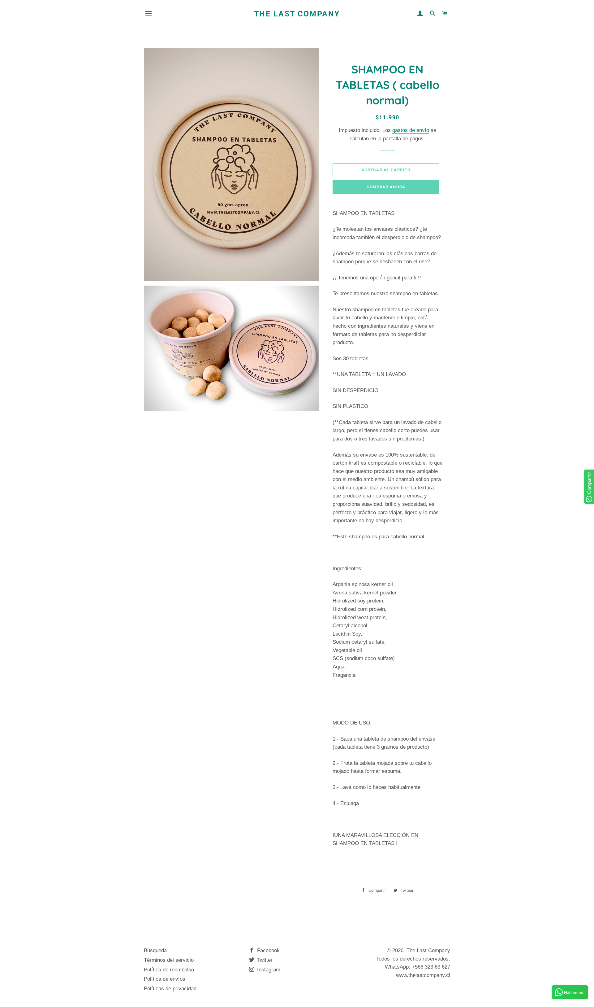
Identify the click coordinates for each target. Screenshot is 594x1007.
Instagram (268, 970)
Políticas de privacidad (170, 989)
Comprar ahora (386, 187)
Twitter (264, 960)
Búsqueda (155, 950)
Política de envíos (164, 979)
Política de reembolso (169, 970)
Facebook (268, 950)
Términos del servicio (169, 960)
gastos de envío (410, 130)
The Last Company (297, 13)
